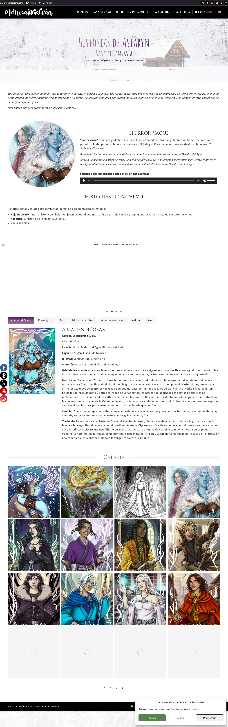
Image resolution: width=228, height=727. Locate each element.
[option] (114, 276)
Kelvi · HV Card (80, 667)
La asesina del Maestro (186, 505)
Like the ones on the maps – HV (33, 505)
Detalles (24, 493)
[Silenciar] (204, 180)
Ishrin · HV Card (135, 614)
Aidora (136, 320)
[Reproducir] (84, 180)
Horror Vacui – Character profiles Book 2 (138, 663)
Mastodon (47, 3)
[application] (148, 181)
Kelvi (62, 320)
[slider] (211, 180)
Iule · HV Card (79, 614)
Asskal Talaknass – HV (137, 505)
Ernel (150, 320)
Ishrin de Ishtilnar (83, 320)
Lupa (15, 493)
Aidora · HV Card (189, 560)
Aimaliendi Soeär (20, 320)
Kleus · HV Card (187, 614)
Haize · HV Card (81, 560)
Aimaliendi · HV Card (33, 667)
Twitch (33, 3)
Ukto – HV (75, 507)
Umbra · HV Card (29, 560)
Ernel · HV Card (28, 614)
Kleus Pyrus (45, 320)
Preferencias (209, 718)
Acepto (152, 718)
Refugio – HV (185, 667)
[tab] (107, 311)
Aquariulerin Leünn (113, 320)
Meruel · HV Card (136, 560)
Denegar (181, 718)
